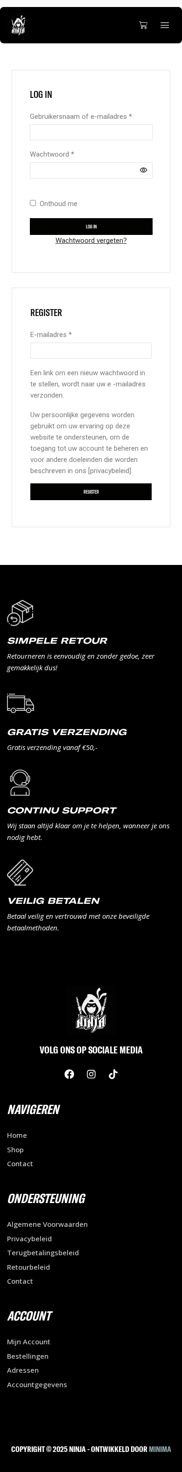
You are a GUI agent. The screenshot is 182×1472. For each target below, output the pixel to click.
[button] (143, 25)
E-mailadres (51, 334)
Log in (91, 226)
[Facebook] (69, 1074)
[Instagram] (91, 1074)
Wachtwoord (52, 153)
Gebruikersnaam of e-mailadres (81, 116)
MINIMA (160, 1449)
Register (91, 491)
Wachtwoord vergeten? (91, 240)
